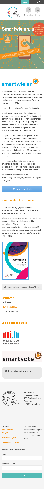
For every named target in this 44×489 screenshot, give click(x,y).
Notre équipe (7, 430)
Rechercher (28, 15)
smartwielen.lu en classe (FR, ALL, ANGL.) (23, 287)
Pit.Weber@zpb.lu (9, 307)
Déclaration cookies (10, 442)
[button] (35, 1)
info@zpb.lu (7, 432)
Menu (37, 15)
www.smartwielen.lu (24, 189)
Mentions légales (9, 437)
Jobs (25, 2)
